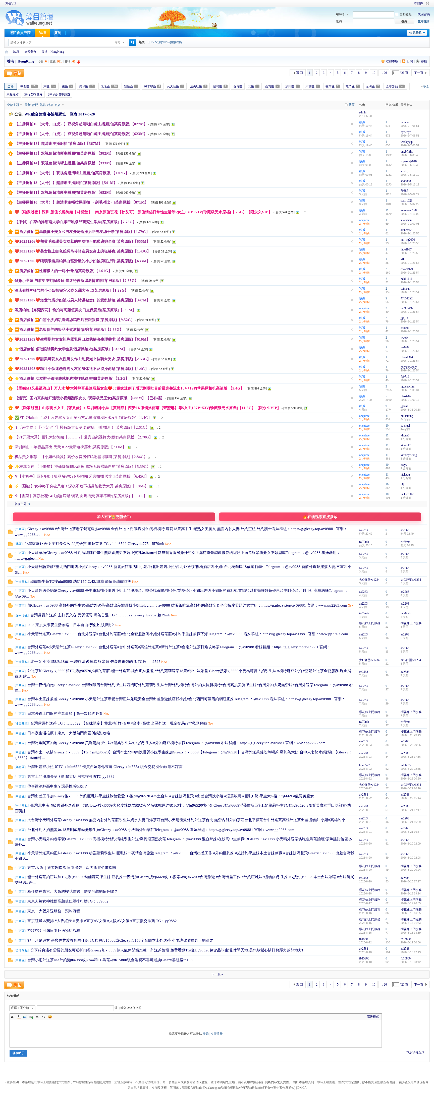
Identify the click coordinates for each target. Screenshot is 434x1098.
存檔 (424, 61)
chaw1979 (407, 269)
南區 (67, 86)
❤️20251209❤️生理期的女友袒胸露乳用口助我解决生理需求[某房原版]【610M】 (82, 339)
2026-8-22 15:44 (411, 798)
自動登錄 (406, 14)
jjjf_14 (404, 318)
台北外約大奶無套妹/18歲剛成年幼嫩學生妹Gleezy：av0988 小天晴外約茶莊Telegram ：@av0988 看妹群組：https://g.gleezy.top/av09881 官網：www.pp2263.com (160, 830)
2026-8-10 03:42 (411, 961)
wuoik (404, 337)
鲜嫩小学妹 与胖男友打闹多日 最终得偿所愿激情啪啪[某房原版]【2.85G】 (76, 281)
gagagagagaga (409, 367)
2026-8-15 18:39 (411, 932)
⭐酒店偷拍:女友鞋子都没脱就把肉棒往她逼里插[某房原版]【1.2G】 (72, 378)
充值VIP (10, 3)
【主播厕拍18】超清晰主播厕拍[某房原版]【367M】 (58, 144)
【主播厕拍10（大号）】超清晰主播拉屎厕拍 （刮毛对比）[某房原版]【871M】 (81, 202)
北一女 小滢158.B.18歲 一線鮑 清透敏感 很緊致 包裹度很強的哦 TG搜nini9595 (95, 662)
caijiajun (405, 288)
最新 (28, 105)
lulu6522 (364, 765)
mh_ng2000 (408, 239)
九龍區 (109, 86)
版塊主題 (21, 504)
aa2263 (363, 530)
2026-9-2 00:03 (410, 223)
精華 (50, 105)
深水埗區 (152, 86)
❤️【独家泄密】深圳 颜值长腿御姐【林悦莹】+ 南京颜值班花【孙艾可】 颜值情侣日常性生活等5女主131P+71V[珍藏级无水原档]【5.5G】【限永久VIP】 (143, 212)
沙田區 (291, 86)
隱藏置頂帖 (351, 123)
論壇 (42, 33)
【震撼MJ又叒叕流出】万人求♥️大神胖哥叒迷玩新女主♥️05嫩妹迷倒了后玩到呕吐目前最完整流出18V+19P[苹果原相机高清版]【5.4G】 (129, 388)
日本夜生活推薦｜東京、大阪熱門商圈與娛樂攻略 (68, 733)
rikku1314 (407, 357)
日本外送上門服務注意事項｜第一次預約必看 (65, 714)
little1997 (406, 249)
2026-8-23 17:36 (411, 756)
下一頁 (418, 73)
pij (402, 484)
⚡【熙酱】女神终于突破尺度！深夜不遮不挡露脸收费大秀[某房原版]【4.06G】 (81, 486)
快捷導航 (415, 32)
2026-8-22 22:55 (411, 768)
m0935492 (407, 308)
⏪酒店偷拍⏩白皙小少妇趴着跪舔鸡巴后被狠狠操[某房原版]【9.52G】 (75, 320)
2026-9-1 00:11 (410, 399)
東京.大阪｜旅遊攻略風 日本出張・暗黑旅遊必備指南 (71, 868)
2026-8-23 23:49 (411, 735)
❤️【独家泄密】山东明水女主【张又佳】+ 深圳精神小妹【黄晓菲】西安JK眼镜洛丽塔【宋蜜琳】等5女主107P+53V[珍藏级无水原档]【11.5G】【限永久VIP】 (148, 408)
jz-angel (405, 425)
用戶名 (340, 14)
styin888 (406, 181)
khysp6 (405, 435)
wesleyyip (407, 142)
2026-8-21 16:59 (411, 821)
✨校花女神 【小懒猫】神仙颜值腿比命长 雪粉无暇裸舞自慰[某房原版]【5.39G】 (82, 467)
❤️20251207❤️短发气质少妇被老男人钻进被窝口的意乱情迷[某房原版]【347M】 (82, 300)
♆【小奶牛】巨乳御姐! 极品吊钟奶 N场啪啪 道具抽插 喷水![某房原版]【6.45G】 (82, 476)
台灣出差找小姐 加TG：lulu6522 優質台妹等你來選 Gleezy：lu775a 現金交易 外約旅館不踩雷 (105, 767)
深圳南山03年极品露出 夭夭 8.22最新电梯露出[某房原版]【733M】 (70, 447)
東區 (49, 86)
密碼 (339, 21)
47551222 (407, 298)
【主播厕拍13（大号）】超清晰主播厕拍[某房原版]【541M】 (66, 183)
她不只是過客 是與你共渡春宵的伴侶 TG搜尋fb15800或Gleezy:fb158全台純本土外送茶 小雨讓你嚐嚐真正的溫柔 (120, 940)
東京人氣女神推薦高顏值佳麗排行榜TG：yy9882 (67, 901)
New (47, 535)
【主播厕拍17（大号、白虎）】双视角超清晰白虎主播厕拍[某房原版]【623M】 (81, 134)
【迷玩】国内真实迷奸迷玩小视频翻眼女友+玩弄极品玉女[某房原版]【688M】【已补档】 (90, 398)
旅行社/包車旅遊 (59, 94)
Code (43, 1016)
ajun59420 (407, 230)
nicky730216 (408, 494)
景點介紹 (13, 94)
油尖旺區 (198, 86)
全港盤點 (394, 86)
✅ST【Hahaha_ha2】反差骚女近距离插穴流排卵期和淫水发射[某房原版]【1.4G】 (83, 418)
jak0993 (405, 347)
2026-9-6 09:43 (410, 155)
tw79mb (364, 542)
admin (362, 112)
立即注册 (424, 21)
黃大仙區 (175, 86)
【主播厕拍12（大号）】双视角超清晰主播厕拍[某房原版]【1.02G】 (72, 173)
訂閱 (410, 61)
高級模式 (373, 1016)
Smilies (49, 1016)
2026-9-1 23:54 (410, 272)
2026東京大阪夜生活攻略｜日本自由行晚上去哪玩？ (71, 625)
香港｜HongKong (52, 51)
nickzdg (405, 474)
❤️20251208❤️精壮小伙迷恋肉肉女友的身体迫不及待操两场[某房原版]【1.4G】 (82, 369)
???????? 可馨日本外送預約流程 (53, 931)
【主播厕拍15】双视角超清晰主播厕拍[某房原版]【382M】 (64, 153)
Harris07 (406, 396)
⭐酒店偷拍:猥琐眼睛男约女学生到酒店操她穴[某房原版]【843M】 (71, 349)
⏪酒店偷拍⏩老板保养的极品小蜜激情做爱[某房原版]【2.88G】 (69, 330)
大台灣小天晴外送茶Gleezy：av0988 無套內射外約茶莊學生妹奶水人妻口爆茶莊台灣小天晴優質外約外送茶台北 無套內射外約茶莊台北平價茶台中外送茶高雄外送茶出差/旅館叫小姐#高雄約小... (187, 820)
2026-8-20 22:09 (411, 843)
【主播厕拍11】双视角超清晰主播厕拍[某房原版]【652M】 (64, 192)
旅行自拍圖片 (33, 94)
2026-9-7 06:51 (410, 125)
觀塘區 (130, 86)
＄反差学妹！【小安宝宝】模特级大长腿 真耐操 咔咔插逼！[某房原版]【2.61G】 (82, 427)
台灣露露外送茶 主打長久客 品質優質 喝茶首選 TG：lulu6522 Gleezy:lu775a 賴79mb (94, 544)
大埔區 (311, 86)
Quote (37, 1016)
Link (31, 1016)
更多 (58, 105)
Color (18, 1016)
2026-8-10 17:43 (411, 952)
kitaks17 (406, 445)
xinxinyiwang (409, 455)
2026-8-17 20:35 (411, 903)
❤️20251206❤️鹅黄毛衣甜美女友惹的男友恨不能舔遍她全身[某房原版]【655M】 (82, 241)
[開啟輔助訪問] (407, 3)
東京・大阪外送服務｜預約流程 (53, 911)
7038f (404, 190)
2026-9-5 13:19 (410, 174)
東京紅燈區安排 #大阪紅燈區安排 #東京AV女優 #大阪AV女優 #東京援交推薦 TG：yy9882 (102, 921)
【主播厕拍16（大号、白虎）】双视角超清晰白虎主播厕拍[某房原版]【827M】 (81, 124)
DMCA (302, 1087)
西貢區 (271, 86)
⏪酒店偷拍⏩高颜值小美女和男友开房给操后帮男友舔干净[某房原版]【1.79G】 (82, 232)
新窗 (352, 104)
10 (373, 73)
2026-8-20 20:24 (411, 869)
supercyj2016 (409, 161)
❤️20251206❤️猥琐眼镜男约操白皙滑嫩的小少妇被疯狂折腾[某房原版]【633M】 (82, 261)
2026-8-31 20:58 (411, 409)
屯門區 (352, 86)
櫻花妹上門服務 (369, 623)
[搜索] (132, 42)
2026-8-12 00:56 (411, 942)
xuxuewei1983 (409, 210)
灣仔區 (86, 86)
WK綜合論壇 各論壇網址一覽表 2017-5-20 (59, 114)
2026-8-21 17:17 (411, 809)
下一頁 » (217, 974)
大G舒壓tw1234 (369, 580)
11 (387, 210)
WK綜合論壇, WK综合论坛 (6, 51)
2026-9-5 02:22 (410, 194)
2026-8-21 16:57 (411, 831)
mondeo (405, 122)
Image (24, 1016)
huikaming (407, 416)
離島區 (219, 86)
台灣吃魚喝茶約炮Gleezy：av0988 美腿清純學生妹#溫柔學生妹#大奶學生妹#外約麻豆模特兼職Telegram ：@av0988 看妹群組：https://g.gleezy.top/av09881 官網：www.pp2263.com (176, 743)
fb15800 (364, 939)
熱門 (35, 105)
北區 (253, 86)
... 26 (384, 73)
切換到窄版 (427, 3)
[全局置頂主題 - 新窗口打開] (10, 125)
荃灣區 (332, 86)
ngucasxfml (407, 386)
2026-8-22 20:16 (411, 788)
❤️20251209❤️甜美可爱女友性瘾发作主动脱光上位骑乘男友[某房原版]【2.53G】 (83, 359)
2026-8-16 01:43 (411, 922)
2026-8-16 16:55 (411, 913)
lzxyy (404, 465)
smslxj (404, 171)
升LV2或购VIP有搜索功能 (165, 42)
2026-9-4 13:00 (410, 213)
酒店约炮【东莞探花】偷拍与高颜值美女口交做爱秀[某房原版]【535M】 (75, 310)
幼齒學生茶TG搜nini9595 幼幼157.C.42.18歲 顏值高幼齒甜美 (80, 581)
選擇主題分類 (20, 1008)
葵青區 (237, 86)
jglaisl (404, 406)
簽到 (57, 33)
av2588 (363, 672)
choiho (405, 328)
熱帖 (43, 105)
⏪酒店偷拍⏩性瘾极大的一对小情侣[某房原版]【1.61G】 (63, 271)
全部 (11, 86)
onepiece (364, 220)
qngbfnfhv (407, 151)
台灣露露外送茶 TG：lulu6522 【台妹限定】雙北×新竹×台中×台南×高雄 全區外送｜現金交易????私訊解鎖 (118, 723)
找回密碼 (424, 14)
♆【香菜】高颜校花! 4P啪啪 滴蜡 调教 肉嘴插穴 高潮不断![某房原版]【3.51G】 (81, 496)
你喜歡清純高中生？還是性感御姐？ (57, 786)
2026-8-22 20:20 (411, 778)
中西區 (28, 86)
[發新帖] (14, 73)
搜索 (117, 42)
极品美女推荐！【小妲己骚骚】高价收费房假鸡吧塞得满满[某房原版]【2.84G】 (81, 457)
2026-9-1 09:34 (410, 390)
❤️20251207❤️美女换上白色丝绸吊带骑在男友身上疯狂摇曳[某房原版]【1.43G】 (83, 251)
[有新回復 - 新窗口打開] (10, 533)
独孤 (362, 122)
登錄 (206, 1034)
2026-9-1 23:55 (410, 233)
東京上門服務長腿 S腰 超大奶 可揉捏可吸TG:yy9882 (71, 776)
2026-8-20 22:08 (411, 857)
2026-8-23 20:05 (411, 744)
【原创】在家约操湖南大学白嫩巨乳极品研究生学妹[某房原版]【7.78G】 (75, 222)
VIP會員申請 (21, 33)
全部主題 (13, 105)
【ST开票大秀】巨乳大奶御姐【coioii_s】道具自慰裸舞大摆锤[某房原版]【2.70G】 (84, 437)
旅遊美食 (30, 51)
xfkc (403, 259)
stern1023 (406, 200)
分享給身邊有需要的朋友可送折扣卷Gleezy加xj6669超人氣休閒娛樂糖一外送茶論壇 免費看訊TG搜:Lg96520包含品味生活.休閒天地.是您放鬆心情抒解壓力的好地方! (166, 950)
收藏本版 (392, 61)
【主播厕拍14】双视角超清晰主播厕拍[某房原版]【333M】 (64, 163)
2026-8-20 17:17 (411, 881)
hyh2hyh (406, 132)
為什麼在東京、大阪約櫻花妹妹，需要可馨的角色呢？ (72, 891)
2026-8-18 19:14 (411, 893)
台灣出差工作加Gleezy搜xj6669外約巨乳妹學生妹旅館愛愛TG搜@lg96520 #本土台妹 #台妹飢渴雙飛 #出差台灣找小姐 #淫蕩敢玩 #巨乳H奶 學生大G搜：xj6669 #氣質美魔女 (170, 796)
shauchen (406, 220)
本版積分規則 (415, 1052)
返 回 (299, 73)
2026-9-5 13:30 (410, 164)
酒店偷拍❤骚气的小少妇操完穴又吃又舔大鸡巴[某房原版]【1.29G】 (71, 290)
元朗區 (372, 86)
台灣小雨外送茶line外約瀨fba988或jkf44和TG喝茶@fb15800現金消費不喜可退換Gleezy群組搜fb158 (110, 960)
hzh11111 (406, 279)
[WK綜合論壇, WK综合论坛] (29, 25)
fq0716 (405, 376)
